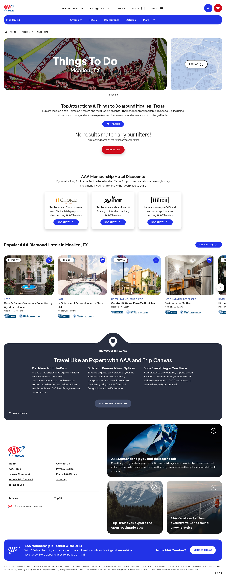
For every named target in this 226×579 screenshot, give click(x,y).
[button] (131, 293)
